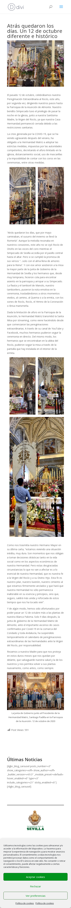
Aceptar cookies (35, 877)
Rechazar (35, 886)
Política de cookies (25, 903)
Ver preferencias (35, 895)
